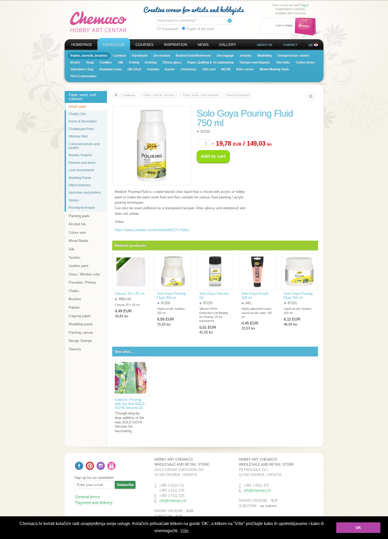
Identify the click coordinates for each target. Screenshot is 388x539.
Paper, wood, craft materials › (202, 95)
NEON (225, 69)
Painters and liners (82, 163)
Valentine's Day (82, 69)
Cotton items (305, 62)
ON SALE (134, 69)
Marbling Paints (80, 178)
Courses (144, 44)
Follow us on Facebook (79, 466)
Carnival (119, 56)
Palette (74, 307)
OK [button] (358, 528)
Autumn (153, 69)
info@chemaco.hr (172, 501)
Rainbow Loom (111, 69)
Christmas (189, 69)
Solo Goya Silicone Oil (214, 296)
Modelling (264, 56)
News (203, 44)
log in (305, 5)
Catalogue (114, 44)
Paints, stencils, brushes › (160, 95)
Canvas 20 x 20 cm (130, 293)
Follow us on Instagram (101, 466)
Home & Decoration (83, 121)
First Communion (83, 76)
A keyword (169, 29)
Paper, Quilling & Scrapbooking (210, 62)
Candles (106, 62)
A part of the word (200, 29)
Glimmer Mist (78, 136)
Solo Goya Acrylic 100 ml (255, 296)
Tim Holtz (283, 62)
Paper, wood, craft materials (82, 97)
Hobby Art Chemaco (98, 21)
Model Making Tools (274, 69)
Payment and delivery (94, 502)
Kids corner (245, 69)
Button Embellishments (193, 56)
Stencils (75, 349)
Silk (120, 62)
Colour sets (77, 233)
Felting (134, 62)
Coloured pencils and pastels (84, 146)
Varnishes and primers (85, 192)
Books (75, 62)
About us (264, 44)
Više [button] (184, 530)
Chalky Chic (77, 114)
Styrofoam (140, 56)
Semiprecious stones (293, 56)
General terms (87, 496)
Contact (290, 44)
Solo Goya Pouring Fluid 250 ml (171, 296)
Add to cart (213, 156)
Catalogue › (130, 95)
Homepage (81, 44)
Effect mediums (80, 185)
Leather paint (78, 266)
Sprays (74, 200)
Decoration (161, 56)
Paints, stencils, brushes (88, 56)
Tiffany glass (172, 62)
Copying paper (80, 316)
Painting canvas (81, 333)
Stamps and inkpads (254, 62)
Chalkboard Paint (81, 129)
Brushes (75, 299)
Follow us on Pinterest (90, 466)
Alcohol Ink (77, 224)
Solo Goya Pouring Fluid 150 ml (298, 296)
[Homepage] (115, 95)
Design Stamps (80, 341)
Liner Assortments (81, 170)
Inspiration (175, 44)
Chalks (74, 291)
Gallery (227, 44)
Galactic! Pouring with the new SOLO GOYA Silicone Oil (129, 404)
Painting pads (79, 216)
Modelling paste (81, 324)
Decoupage (225, 56)
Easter (170, 69)
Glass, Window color (84, 274)
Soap (90, 62)
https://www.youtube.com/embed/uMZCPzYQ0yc (152, 230)
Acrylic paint (77, 106)
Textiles (75, 258)
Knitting (151, 62)
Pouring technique (82, 207)
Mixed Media (78, 241)
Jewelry (246, 56)
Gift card (208, 69)
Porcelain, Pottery (82, 282)
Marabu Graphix (80, 155)
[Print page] (310, 96)
